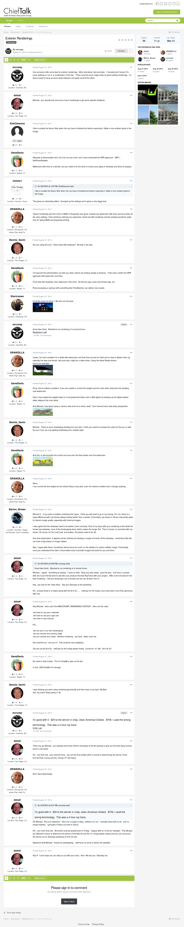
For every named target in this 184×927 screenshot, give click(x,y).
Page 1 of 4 (39, 60)
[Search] (177, 20)
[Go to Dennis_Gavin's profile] (17, 248)
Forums (7, 26)
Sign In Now (69, 901)
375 (16, 145)
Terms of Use (84, 924)
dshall (17, 95)
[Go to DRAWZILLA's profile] (17, 218)
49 (21, 227)
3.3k (16, 170)
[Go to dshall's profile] (17, 104)
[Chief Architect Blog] (178, 3)
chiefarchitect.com (146, 4)
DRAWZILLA (17, 209)
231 (16, 85)
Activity (20, 20)
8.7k (16, 227)
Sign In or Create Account (167, 12)
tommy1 (17, 180)
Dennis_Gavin (17, 240)
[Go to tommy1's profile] (17, 189)
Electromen (17, 296)
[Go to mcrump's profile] (8, 51)
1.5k (16, 257)
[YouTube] (161, 3)
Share (109, 51)
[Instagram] (165, 3)
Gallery (18, 26)
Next (24, 60)
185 (16, 527)
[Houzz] (174, 3)
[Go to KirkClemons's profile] (17, 132)
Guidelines (30, 26)
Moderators (43, 26)
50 (21, 113)
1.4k (16, 198)
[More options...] (131, 67)
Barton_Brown (17, 509)
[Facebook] (157, 3)
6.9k (16, 113)
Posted (42, 67)
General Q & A (35, 52)
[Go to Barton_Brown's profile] (17, 518)
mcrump (19, 49)
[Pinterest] (169, 3)
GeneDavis (17, 152)
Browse (9, 20)
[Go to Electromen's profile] (17, 305)
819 (16, 314)
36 (21, 170)
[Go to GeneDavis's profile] (17, 161)
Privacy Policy (98, 924)
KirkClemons (17, 123)
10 (21, 257)
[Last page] (29, 60)
